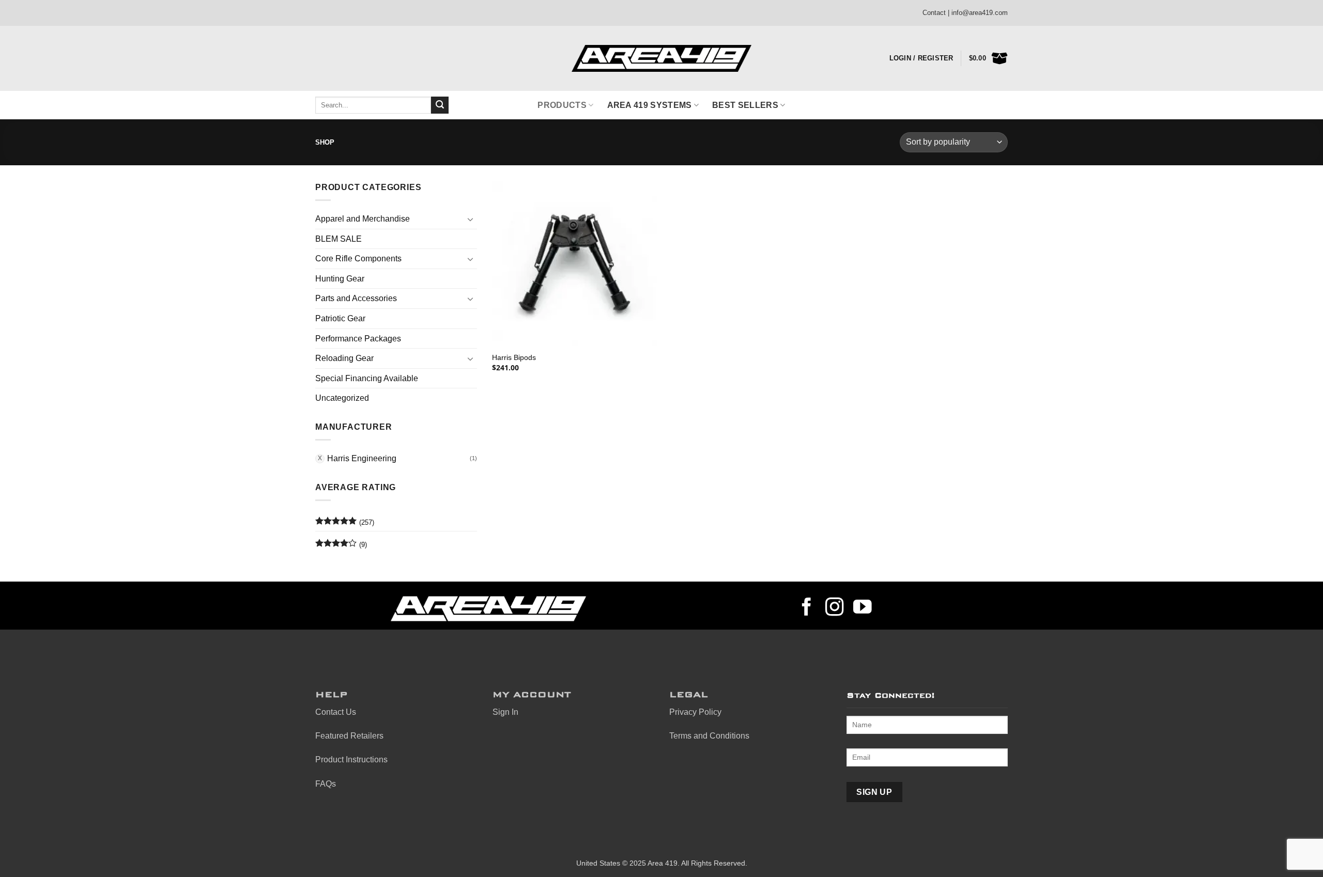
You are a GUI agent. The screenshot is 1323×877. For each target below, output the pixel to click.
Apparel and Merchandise (362, 218)
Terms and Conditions (709, 735)
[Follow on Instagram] (834, 608)
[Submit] (440, 105)
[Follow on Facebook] (806, 608)
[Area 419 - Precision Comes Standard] (661, 58)
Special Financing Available (366, 378)
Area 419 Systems (649, 105)
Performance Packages (358, 338)
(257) (344, 525)
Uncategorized (342, 398)
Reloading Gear (344, 358)
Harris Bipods (514, 357)
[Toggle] (471, 219)
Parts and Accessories (356, 298)
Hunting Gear (339, 278)
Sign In (505, 712)
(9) (341, 547)
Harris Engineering (361, 458)
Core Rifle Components (358, 258)
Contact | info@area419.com (965, 13)
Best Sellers (745, 105)
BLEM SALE (338, 238)
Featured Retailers (349, 735)
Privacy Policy (695, 712)
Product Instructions (351, 759)
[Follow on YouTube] (862, 608)
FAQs (325, 783)
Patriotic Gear (340, 318)
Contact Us (335, 712)
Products (562, 105)
